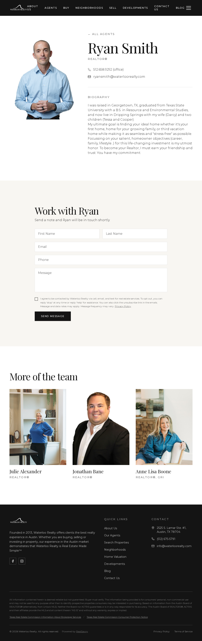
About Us (32, 8)
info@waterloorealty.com (174, 546)
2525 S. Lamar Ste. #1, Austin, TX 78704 (171, 530)
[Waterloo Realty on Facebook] (12, 561)
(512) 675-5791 (166, 539)
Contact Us (162, 8)
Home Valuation (115, 557)
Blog (180, 7)
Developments (135, 7)
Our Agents (112, 535)
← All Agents (101, 34)
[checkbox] (36, 299)
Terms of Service (183, 631)
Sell (112, 7)
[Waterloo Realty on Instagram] (22, 561)
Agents (51, 7)
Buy (66, 7)
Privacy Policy (123, 306)
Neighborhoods (89, 7)
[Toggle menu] (189, 8)
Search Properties (116, 542)
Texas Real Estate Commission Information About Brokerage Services (45, 617)
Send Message (53, 316)
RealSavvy (82, 631)
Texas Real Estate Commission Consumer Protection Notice (117, 617)
